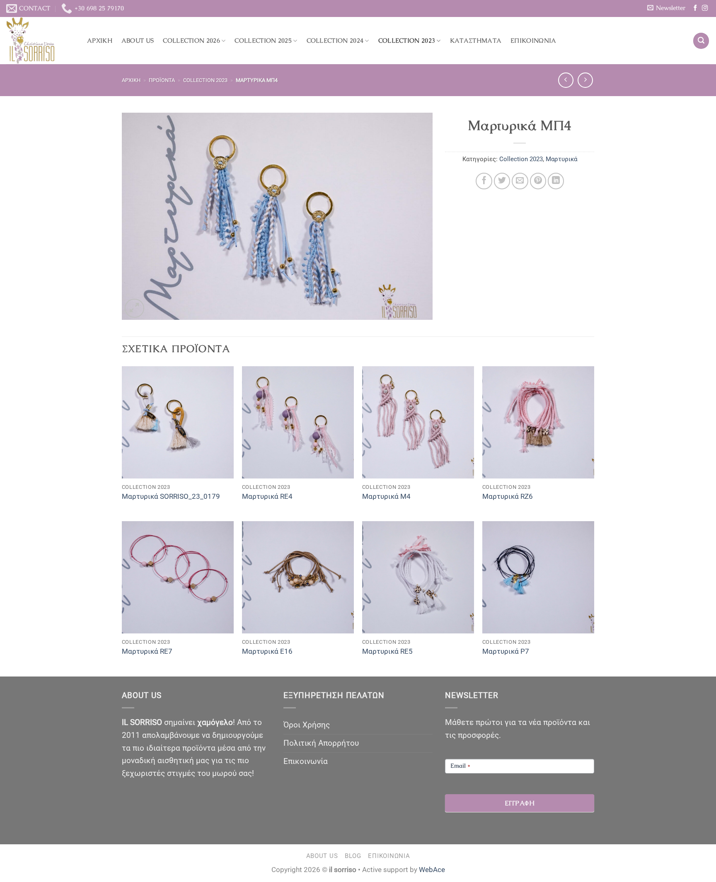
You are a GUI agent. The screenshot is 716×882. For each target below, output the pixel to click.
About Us (137, 40)
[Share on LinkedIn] (556, 181)
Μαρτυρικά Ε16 (267, 651)
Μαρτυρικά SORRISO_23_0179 (171, 496)
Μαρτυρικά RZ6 (507, 496)
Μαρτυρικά (561, 159)
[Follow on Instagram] (705, 8)
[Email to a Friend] (520, 181)
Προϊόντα (162, 80)
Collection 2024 (335, 40)
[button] (666, 8)
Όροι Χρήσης (306, 725)
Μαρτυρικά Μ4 (386, 496)
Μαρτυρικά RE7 (147, 651)
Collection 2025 (263, 40)
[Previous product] (585, 80)
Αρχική (99, 40)
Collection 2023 (406, 40)
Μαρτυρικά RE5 (387, 651)
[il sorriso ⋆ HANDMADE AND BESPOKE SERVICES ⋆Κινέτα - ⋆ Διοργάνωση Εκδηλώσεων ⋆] (40, 40)
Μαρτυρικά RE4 (267, 496)
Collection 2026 (191, 40)
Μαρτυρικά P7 (505, 651)
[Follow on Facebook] (695, 8)
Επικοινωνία (533, 40)
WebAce (432, 869)
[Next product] (565, 80)
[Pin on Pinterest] (538, 181)
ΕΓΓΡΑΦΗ (520, 803)
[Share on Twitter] (502, 181)
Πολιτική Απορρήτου (321, 743)
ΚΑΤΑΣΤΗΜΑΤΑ (475, 40)
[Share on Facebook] (484, 181)
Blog (353, 856)
